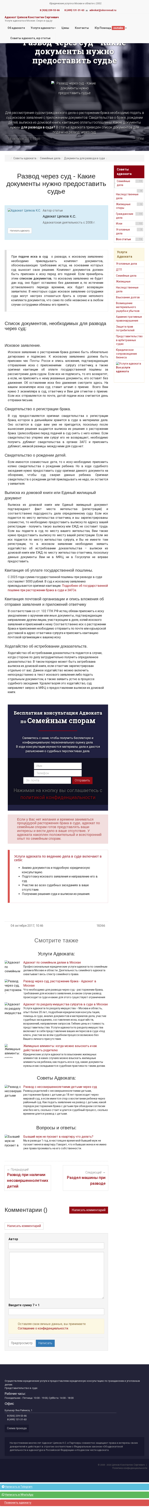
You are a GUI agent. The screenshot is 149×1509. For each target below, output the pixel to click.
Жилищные (123, 281)
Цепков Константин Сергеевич (128, 1464)
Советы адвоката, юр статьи (30, 38)
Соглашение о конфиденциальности (43, 1328)
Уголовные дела (129, 231)
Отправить (82, 780)
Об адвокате (16, 27)
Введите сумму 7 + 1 (24, 1305)
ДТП (119, 269)
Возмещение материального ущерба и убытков (127, 307)
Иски (129, 223)
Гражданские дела (129, 215)
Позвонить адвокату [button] (17, 1502)
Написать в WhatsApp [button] (19, 1494)
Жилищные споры (129, 206)
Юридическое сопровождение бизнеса (126, 353)
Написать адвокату (20, 230)
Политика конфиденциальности (129, 1468)
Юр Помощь (109, 27)
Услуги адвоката (42, 27)
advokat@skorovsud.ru (102, 10)
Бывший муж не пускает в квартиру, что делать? (58, 1136)
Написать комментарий (89, 1210)
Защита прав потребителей (125, 328)
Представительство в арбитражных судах (129, 340)
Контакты (82, 27)
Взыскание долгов (128, 297)
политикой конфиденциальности (57, 797)
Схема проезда (17, 1428)
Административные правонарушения (129, 318)
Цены (67, 29)
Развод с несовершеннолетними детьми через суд (60, 1087)
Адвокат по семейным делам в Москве (52, 962)
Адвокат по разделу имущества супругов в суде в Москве (65, 1004)
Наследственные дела (129, 194)
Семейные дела (129, 183)
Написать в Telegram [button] (18, 1486)
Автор (13, 1239)
